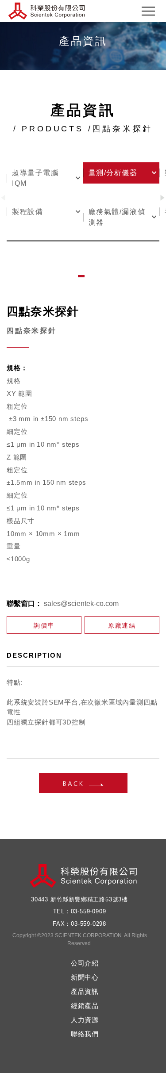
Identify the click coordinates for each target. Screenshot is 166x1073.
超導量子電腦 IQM (35, 178)
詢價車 (44, 625)
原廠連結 (121, 625)
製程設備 (27, 211)
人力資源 (85, 1019)
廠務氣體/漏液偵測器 (117, 217)
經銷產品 (85, 1005)
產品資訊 (85, 991)
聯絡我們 (85, 1034)
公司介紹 (85, 963)
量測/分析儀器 (113, 172)
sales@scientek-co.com (81, 603)
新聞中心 (85, 977)
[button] (162, 198)
